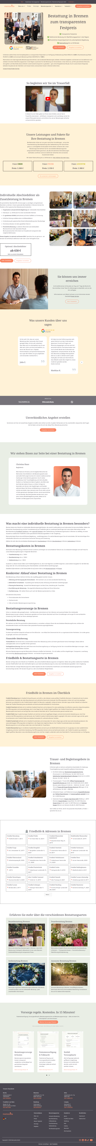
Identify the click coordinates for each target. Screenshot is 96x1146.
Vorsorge (36, 6)
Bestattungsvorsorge (20, 653)
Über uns (36, 1116)
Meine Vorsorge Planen (48, 1022)
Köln (65, 1123)
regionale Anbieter (37, 531)
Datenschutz (82, 1118)
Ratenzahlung (63, 43)
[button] (21, 6)
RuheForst (25, 531)
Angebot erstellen (83, 6)
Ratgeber (36, 1126)
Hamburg (66, 1121)
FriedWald (19, 531)
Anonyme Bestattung (54, 1116)
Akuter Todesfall (38, 1121)
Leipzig (66, 1126)
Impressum (82, 1116)
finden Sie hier (75, 296)
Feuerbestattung (53, 1123)
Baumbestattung (53, 1118)
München (66, 1128)
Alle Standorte (67, 1131)
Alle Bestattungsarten (54, 1128)
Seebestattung (52, 1126)
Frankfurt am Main (68, 1118)
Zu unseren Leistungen (48, 176)
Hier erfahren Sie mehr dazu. (61, 157)
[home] (9, 6)
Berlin (65, 1116)
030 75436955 (59, 47)
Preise (29, 6)
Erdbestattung (52, 1121)
